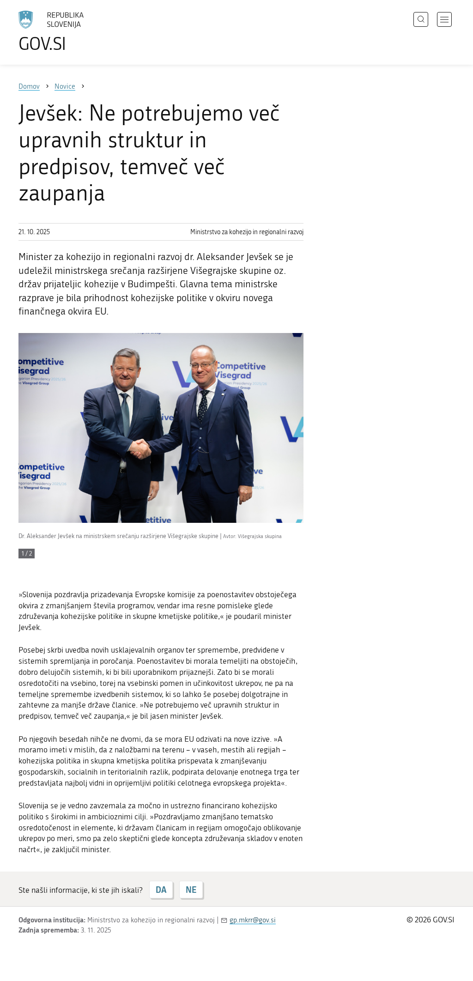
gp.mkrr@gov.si (253, 920)
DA (161, 890)
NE (191, 890)
